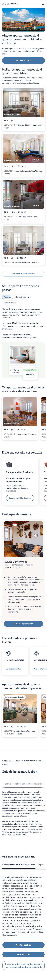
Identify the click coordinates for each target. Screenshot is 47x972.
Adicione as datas (23, 60)
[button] (43, 4)
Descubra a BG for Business (20, 498)
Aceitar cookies (23, 945)
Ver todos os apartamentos (23, 273)
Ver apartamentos (13, 669)
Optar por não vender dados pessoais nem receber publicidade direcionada (23, 966)
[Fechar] (43, 873)
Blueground (6, 760)
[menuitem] (18, 866)
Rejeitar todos (23, 954)
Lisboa (17, 760)
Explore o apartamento (23, 624)
